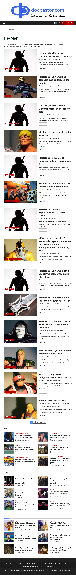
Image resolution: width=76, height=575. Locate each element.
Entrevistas (12, 259)
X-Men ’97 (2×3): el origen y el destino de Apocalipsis (43, 549)
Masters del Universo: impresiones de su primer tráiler (20, 219)
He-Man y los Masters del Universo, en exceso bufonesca (20, 60)
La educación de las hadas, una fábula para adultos (43, 449)
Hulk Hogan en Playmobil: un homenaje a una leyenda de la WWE (9, 525)
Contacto (23, 564)
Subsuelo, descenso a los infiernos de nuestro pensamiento (9, 481)
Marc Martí (43, 115)
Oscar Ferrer (43, 59)
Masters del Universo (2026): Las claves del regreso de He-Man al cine (20, 280)
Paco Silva (42, 218)
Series (27, 521)
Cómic (55, 456)
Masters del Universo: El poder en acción (20, 141)
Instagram (40, 564)
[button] (4, 23)
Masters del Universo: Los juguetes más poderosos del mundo (20, 87)
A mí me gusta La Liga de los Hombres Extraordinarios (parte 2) (43, 461)
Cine (7, 69)
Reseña (27, 433)
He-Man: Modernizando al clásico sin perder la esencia (20, 408)
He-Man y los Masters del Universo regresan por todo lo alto (20, 114)
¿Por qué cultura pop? (12, 564)
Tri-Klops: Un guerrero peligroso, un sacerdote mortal (20, 383)
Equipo (29, 564)
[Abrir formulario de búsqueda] (59, 23)
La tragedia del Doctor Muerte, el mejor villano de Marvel (9, 505)
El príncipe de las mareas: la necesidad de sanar (43, 437)
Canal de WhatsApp (51, 564)
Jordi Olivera (43, 164)
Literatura (21, 433)
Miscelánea (25, 534)
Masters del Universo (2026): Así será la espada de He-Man (20, 305)
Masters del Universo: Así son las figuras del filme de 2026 (20, 192)
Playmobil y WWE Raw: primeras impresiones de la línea (43, 525)
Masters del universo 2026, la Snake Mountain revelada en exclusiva (20, 331)
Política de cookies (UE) (30, 566)
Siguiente (42, 422)
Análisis (8, 201)
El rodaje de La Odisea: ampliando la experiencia (9, 437)
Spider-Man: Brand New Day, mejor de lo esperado (43, 505)
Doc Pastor (42, 86)
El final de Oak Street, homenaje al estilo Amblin (9, 449)
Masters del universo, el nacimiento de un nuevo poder (20, 166)
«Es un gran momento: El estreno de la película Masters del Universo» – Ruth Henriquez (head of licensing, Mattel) (20, 250)
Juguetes (16, 69)
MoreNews (37, 573)
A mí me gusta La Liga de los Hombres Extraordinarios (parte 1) (9, 493)
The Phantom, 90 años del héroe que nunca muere (43, 493)
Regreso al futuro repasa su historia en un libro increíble (9, 461)
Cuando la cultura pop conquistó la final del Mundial (9, 537)
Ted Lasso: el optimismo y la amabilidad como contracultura (43, 537)
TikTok (70, 23)
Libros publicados (64, 564)
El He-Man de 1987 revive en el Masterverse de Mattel (20, 358)
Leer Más (43, 68)
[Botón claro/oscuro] (55, 23)
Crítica (11, 69)
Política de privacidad (45, 566)
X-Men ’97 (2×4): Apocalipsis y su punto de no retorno (9, 549)
